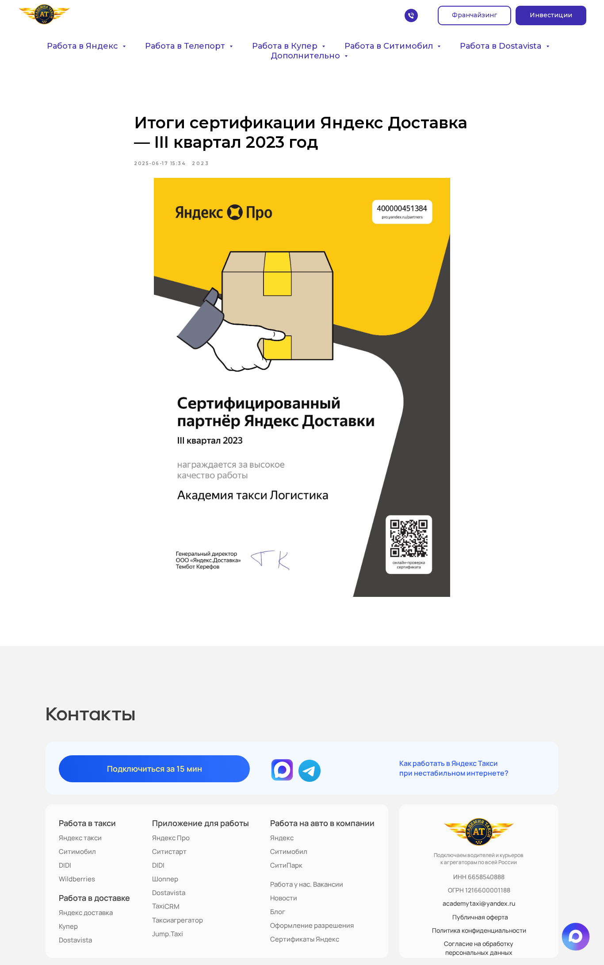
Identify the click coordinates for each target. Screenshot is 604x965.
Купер (68, 926)
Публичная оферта (480, 917)
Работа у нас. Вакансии (306, 884)
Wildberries (77, 879)
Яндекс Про (171, 837)
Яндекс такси (80, 837)
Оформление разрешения (312, 925)
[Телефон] (411, 15)
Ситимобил (77, 851)
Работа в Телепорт (186, 46)
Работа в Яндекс (83, 46)
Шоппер (165, 879)
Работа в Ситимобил (389, 46)
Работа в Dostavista (502, 46)
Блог (277, 911)
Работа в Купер (286, 46)
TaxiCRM (166, 906)
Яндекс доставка (86, 912)
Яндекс (282, 837)
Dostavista (75, 940)
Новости (283, 898)
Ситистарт (169, 851)
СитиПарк (286, 865)
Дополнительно (306, 56)
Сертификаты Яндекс (304, 939)
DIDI (65, 865)
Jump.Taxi (167, 933)
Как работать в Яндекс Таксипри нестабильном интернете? (453, 768)
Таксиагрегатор (177, 920)
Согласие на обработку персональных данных (478, 948)
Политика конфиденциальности (479, 930)
